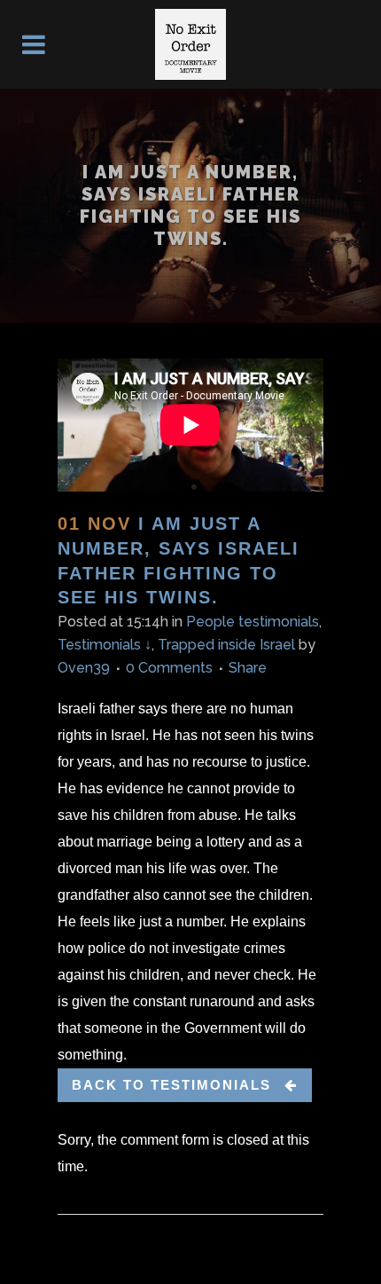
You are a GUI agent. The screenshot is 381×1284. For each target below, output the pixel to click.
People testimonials (252, 621)
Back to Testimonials (171, 1084)
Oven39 (84, 667)
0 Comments (169, 667)
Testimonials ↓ (105, 644)
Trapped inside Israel (226, 644)
